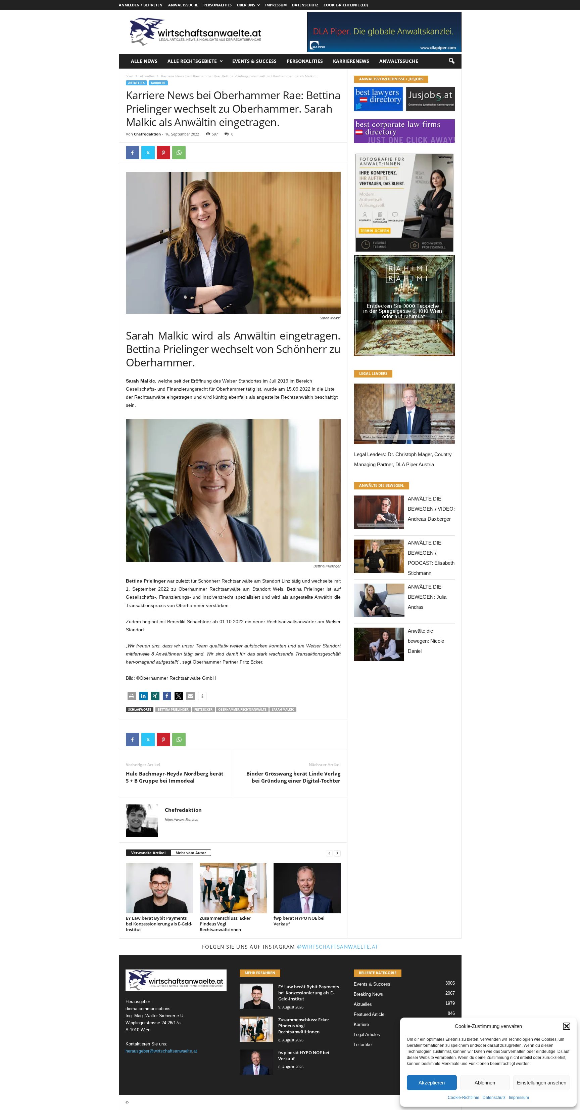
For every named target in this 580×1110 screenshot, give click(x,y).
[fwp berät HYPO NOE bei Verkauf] (307, 888)
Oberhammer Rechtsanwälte (242, 709)
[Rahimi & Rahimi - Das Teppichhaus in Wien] (404, 253)
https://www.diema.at (181, 820)
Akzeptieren (432, 1082)
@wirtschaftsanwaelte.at (337, 946)
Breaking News (368, 994)
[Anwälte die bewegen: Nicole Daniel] (379, 646)
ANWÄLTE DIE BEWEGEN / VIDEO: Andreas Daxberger (431, 509)
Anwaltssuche (183, 4)
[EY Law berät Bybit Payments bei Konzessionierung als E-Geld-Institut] (159, 888)
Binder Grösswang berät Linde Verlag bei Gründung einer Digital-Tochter (293, 777)
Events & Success (254, 61)
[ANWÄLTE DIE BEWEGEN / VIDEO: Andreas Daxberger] (379, 514)
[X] (148, 152)
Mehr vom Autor (191, 852)
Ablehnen (485, 1082)
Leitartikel (363, 1044)
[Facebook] (132, 152)
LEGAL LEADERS (373, 373)
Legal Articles (367, 1034)
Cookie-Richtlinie (463, 1097)
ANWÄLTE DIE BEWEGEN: (381, 485)
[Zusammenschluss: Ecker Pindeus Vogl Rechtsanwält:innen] (233, 888)
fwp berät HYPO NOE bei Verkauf (299, 921)
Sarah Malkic (283, 709)
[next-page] (337, 853)
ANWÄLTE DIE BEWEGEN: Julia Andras (427, 597)
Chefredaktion (147, 133)
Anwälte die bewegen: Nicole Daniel (426, 641)
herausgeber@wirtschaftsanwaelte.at (161, 1051)
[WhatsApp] (179, 152)
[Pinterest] (163, 152)
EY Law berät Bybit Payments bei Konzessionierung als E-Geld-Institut (159, 924)
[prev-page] (329, 853)
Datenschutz (494, 1097)
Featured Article (369, 1014)
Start (130, 76)
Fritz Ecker (203, 709)
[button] (566, 1026)
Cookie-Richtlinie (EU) (346, 4)
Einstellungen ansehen (541, 1082)
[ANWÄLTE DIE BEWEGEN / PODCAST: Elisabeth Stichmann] (379, 558)
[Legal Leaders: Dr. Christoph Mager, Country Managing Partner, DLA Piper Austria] (404, 416)
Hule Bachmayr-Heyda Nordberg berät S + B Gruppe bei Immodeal (175, 777)
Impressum (519, 1097)
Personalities (217, 4)
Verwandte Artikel (148, 852)
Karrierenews (351, 61)
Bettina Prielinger (173, 709)
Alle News (144, 61)
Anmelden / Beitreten (140, 4)
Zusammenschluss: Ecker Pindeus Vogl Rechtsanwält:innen (225, 924)
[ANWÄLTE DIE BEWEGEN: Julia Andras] (379, 602)
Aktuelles (147, 76)
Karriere (158, 83)
